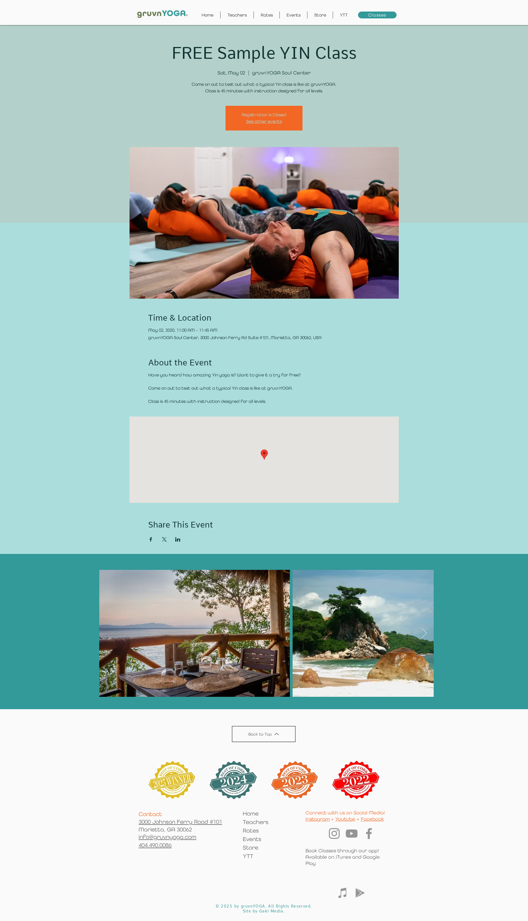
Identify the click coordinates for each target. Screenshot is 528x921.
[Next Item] (424, 633)
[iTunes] (343, 893)
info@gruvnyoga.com (167, 837)
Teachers (255, 822)
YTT (248, 856)
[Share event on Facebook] (150, 539)
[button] (343, 15)
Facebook (372, 819)
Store (250, 847)
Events (252, 839)
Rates (251, 830)
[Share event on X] (164, 539)
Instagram (318, 819)
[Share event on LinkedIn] (177, 539)
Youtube (345, 819)
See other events (264, 121)
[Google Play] (360, 893)
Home (250, 813)
